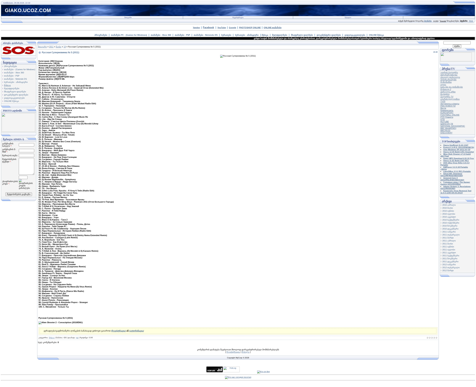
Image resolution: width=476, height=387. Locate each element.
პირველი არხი (448, 92)
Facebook (208, 27)
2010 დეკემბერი (450, 229)
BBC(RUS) (445, 130)
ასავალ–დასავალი (450, 77)
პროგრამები (100, 35)
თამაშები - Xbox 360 (161, 35)
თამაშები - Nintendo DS (206, 35)
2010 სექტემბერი (450, 220)
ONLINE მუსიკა (376, 35)
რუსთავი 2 (445, 89)
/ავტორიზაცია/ (136, 331)
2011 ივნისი (448, 247)
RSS (471, 21)
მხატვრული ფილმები (302, 35)
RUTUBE (444, 121)
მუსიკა (265, 35)
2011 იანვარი (449, 232)
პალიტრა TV (446, 96)
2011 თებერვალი (451, 235)
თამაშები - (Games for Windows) (19, 69)
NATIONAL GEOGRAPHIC (452, 126)
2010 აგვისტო (449, 217)
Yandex (196, 27)
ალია (443, 84)
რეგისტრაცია (238, 17)
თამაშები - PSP (182, 35)
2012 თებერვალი (451, 267)
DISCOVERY (446, 133)
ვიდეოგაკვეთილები (355, 35)
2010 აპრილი (449, 205)
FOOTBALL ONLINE (449, 115)
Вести (443, 108)
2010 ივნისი (448, 211)
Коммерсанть (446, 110)
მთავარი (128, 17)
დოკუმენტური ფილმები (329, 35)
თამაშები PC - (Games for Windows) (129, 35)
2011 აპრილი (449, 241)
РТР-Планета (446, 117)
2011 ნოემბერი (449, 258)
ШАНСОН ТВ (446, 124)
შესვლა (348, 17)
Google (232, 27)
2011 (51, 47)
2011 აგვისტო (449, 252)
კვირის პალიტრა (449, 72)
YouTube (221, 27)
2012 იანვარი (449, 264)
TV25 (442, 101)
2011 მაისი (447, 244)
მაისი (58, 47)
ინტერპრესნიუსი (448, 75)
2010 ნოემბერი (449, 226)
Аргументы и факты (449, 104)
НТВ (442, 119)
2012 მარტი (448, 270)
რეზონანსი (446, 82)
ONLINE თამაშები (273, 27)
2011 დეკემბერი (450, 261)
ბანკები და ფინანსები (451, 87)
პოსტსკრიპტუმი (448, 80)
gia (77, 338)
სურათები (226, 35)
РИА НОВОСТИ (448, 106)
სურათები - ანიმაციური (247, 35)
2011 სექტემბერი (450, 255)
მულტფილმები (279, 35)
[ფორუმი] (456, 60)
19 (65, 47)
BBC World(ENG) (448, 128)
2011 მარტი (448, 238)
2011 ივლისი (448, 250)
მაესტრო (445, 94)
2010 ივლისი (448, 214)
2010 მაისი (447, 208)
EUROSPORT (447, 113)
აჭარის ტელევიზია (450, 99)
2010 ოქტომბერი (450, 223)
